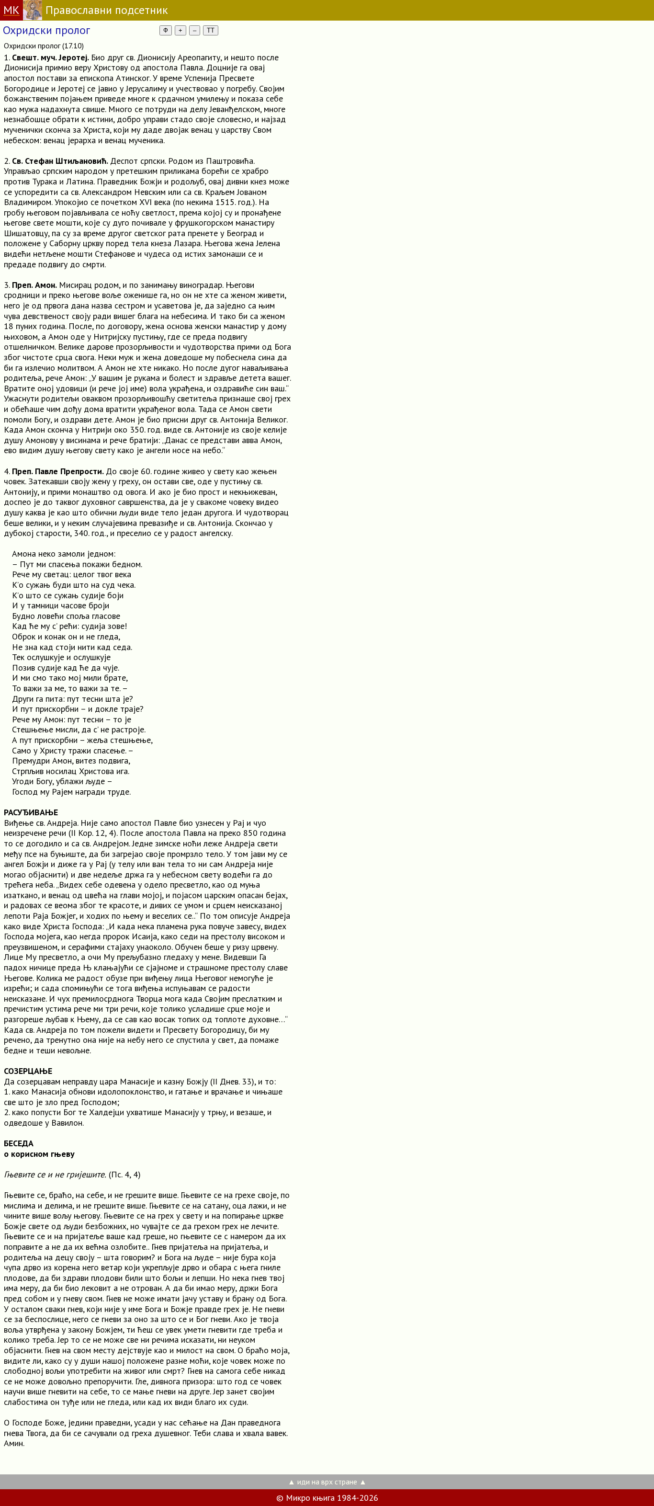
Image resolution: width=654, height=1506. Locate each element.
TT (210, 30)
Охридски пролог (46, 30)
